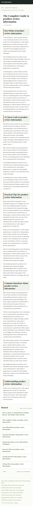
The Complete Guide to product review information (12, 485)
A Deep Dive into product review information (11, 500)
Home (2, 7)
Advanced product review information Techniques (12, 492)
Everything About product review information (11, 487)
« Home (4, 471)
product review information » (24, 471)
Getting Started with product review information (11, 497)
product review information (11, 7)
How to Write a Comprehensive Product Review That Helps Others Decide (15, 481)
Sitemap (16, 502)
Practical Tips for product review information (11, 495)
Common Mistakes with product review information (12, 490)
